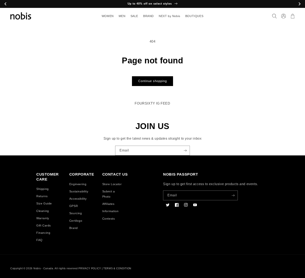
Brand (73, 228)
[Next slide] (299, 4)
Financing (43, 232)
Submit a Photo (108, 194)
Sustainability (78, 191)
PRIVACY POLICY (89, 268)
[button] (274, 16)
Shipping (42, 189)
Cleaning (42, 211)
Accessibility (78, 198)
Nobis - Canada (43, 268)
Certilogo (75, 220)
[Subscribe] (185, 150)
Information (110, 211)
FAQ (39, 240)
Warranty (42, 218)
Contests (108, 218)
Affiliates (108, 203)
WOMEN (108, 16)
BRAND (148, 16)
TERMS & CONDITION (117, 268)
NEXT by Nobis (169, 16)
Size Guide (44, 203)
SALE (134, 16)
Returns (42, 196)
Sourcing (75, 213)
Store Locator (112, 184)
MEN (122, 16)
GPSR (73, 206)
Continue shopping (152, 81)
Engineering (78, 184)
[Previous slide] (5, 4)
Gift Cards (43, 225)
